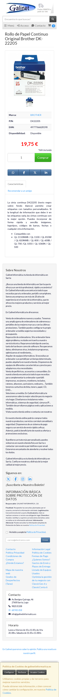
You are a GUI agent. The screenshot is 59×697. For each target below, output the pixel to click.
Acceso (24, 25)
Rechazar (22, 672)
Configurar (9, 672)
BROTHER (35, 115)
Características (15, 184)
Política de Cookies (41, 552)
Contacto (40, 25)
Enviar (45, 540)
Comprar (43, 157)
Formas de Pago (40, 556)
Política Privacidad (15, 552)
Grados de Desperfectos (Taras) (13, 580)
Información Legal (41, 549)
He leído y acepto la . (27, 532)
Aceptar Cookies (37, 672)
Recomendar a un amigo (20, 190)
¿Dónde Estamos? (15, 563)
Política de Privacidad (37, 525)
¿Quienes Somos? (41, 559)
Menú (10, 25)
